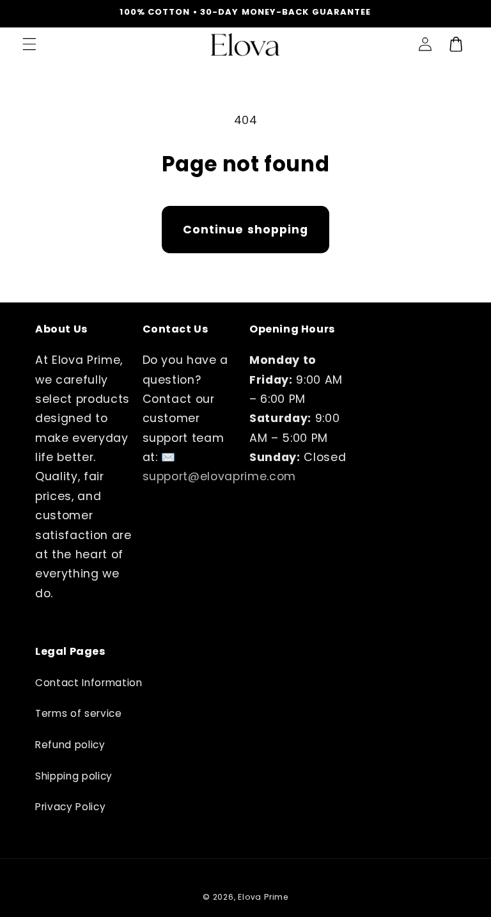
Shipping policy (74, 776)
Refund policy (70, 744)
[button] (29, 44)
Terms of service (78, 713)
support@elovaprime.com (220, 476)
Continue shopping (246, 229)
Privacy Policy (70, 806)
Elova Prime (263, 896)
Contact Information (89, 682)
